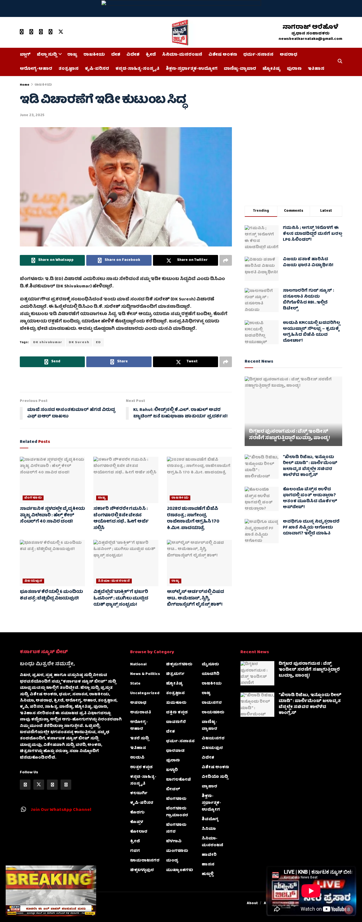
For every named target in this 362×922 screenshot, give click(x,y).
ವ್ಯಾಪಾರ (209, 786)
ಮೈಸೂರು (210, 664)
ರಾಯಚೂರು (213, 712)
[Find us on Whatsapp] (41, 32)
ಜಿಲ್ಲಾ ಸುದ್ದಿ (47, 55)
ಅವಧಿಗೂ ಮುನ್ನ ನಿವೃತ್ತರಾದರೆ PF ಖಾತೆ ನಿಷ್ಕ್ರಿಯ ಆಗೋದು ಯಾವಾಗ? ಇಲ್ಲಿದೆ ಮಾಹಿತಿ (311, 527)
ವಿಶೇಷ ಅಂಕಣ (222, 55)
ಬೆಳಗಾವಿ (174, 841)
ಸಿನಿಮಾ (209, 829)
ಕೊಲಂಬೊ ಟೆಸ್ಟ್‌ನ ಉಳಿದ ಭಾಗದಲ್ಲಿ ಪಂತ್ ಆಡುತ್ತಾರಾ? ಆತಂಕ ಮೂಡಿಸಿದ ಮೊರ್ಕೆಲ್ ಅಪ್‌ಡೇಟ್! (310, 498)
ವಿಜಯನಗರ (213, 738)
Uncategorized (145, 693)
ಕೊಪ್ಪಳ (136, 822)
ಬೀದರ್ (173, 789)
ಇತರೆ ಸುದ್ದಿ (139, 738)
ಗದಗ (135, 851)
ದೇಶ (115, 55)
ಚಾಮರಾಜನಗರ (145, 860)
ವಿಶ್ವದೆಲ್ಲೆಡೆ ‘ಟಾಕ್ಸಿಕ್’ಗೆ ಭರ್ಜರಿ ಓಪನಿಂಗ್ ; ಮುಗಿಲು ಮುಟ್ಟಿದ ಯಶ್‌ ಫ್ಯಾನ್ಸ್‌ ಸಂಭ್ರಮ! (120, 598)
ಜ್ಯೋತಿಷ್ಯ (271, 69)
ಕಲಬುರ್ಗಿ (138, 793)
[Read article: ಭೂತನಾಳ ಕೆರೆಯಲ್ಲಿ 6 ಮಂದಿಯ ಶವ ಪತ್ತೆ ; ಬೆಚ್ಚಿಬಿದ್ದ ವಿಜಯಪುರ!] (52, 563)
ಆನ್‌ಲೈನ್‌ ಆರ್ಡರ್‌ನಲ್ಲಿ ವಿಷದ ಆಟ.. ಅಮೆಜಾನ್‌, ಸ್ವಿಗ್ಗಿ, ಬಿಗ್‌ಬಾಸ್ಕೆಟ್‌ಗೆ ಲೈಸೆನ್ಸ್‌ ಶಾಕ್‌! (195, 598)
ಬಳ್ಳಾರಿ (172, 770)
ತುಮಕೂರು (176, 703)
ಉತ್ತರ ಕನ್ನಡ (141, 767)
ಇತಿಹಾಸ (316, 69)
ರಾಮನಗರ (212, 703)
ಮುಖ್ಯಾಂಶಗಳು (179, 870)
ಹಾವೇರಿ (209, 855)
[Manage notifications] (348, 909)
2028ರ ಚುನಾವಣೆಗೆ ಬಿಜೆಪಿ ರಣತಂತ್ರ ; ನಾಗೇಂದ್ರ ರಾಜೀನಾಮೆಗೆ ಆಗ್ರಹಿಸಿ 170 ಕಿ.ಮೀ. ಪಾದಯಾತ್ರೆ (193, 518)
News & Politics (145, 674)
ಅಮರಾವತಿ (140, 712)
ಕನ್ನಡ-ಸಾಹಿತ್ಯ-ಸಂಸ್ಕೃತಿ (137, 69)
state (135, 683)
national (138, 664)
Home (24, 85)
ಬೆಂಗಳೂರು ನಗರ (176, 828)
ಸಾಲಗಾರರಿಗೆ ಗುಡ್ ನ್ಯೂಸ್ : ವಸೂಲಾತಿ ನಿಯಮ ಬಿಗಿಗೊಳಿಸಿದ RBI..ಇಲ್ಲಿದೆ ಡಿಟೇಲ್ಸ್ (308, 299)
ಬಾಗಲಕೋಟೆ (178, 779)
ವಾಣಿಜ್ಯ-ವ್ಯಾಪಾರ (240, 69)
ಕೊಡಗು (137, 812)
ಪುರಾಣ (294, 69)
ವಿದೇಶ (132, 55)
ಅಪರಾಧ (288, 55)
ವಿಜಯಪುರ (33, 581)
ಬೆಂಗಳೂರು (33, 497)
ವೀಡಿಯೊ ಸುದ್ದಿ (215, 777)
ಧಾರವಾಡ (175, 751)
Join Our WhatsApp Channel (61, 810)
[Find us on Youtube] (22, 32)
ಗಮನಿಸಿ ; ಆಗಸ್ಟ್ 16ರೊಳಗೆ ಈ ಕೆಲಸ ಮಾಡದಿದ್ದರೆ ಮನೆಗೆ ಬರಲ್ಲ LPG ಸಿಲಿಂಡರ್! (312, 234)
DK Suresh (79, 342)
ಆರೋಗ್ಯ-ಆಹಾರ (36, 69)
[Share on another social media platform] (225, 260)
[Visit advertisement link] (181, 8)
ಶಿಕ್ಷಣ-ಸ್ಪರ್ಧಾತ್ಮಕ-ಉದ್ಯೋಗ (191, 69)
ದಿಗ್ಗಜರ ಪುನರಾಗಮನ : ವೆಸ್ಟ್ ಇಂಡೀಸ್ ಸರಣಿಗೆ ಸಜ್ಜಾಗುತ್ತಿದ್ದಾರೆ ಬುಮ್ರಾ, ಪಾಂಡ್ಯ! (289, 435)
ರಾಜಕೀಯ (94, 55)
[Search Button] (340, 62)
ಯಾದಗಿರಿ (210, 674)
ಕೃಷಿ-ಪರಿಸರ (97, 69)
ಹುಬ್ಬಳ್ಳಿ (208, 874)
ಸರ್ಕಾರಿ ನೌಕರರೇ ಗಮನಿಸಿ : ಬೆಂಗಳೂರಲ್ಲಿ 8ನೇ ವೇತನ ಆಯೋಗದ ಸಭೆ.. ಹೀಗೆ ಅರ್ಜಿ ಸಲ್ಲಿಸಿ (120, 518)
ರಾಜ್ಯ (72, 55)
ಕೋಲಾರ (138, 831)
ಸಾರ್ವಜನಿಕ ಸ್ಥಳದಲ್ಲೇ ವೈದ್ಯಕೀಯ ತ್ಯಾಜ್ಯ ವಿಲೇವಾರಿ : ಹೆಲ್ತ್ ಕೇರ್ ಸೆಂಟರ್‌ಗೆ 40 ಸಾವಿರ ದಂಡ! (52, 515)
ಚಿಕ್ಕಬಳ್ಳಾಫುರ (142, 870)
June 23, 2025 (32, 115)
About (252, 903)
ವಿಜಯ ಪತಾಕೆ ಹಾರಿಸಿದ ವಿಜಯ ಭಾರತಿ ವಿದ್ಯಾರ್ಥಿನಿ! (308, 262)
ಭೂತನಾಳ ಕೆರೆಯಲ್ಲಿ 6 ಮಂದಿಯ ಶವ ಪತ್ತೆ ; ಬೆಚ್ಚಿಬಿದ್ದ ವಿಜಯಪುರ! (51, 595)
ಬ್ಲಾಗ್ (25, 55)
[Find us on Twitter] (60, 32)
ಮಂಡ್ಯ (172, 860)
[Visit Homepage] (179, 32)
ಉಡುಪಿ (137, 757)
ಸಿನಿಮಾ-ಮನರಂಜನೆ (182, 55)
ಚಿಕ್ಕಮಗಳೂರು (179, 664)
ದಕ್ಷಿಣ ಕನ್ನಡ (177, 712)
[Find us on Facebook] (31, 32)
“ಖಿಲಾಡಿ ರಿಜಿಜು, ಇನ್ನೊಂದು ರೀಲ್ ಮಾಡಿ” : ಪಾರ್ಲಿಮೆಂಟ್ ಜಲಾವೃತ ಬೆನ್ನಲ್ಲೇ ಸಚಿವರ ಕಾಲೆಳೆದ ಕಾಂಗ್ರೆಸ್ (310, 466)
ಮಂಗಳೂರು (177, 851)
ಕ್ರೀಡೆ (151, 55)
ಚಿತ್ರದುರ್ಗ (175, 674)
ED (98, 342)
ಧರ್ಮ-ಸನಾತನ (258, 55)
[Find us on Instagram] (51, 32)
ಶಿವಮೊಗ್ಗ (210, 819)
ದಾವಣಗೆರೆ (176, 722)
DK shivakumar (47, 342)
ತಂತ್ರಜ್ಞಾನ (69, 69)
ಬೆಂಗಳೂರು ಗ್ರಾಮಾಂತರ (177, 812)
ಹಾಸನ (208, 864)
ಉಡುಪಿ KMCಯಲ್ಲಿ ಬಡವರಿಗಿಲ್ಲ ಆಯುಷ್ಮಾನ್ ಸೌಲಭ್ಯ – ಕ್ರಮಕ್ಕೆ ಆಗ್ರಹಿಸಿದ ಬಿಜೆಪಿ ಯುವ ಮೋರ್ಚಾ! (311, 332)
